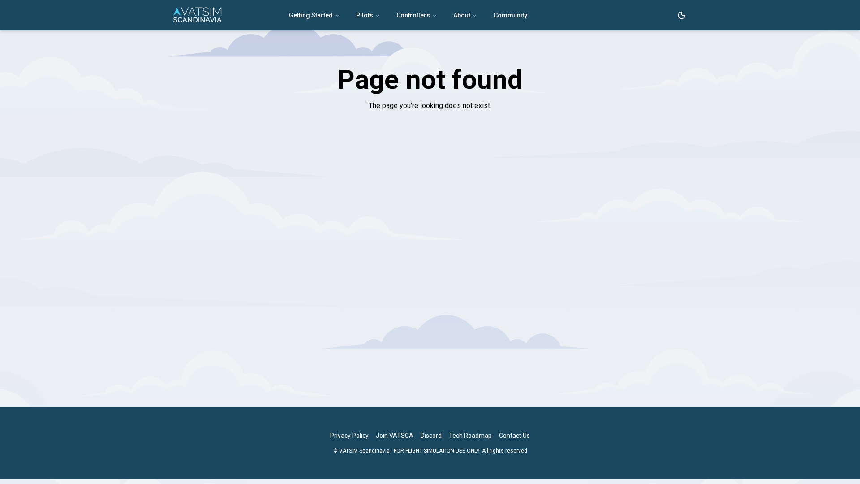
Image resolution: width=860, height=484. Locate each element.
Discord (431, 435)
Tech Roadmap (470, 435)
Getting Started (311, 15)
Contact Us (514, 435)
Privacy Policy (349, 435)
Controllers (413, 15)
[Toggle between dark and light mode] (682, 15)
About (461, 15)
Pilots (364, 15)
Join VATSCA (394, 435)
